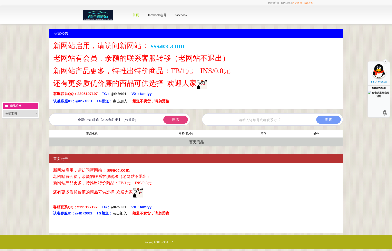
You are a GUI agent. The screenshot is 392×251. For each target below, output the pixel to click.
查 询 (328, 119)
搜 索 (175, 119)
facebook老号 (157, 15)
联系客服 (308, 2)
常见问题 (297, 2)
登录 (270, 2)
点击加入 (120, 101)
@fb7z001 (118, 94)
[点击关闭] (385, 61)
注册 (276, 2)
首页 (136, 15)
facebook (181, 15)
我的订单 (286, 2)
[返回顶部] (385, 112)
